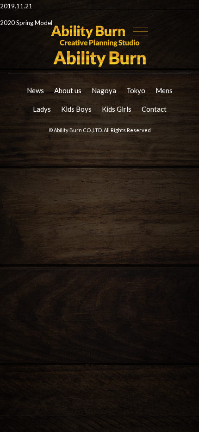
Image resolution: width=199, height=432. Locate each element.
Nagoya (104, 90)
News (35, 90)
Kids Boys (76, 109)
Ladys (42, 109)
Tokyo (135, 90)
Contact (154, 109)
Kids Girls (116, 109)
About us (67, 90)
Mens (164, 90)
